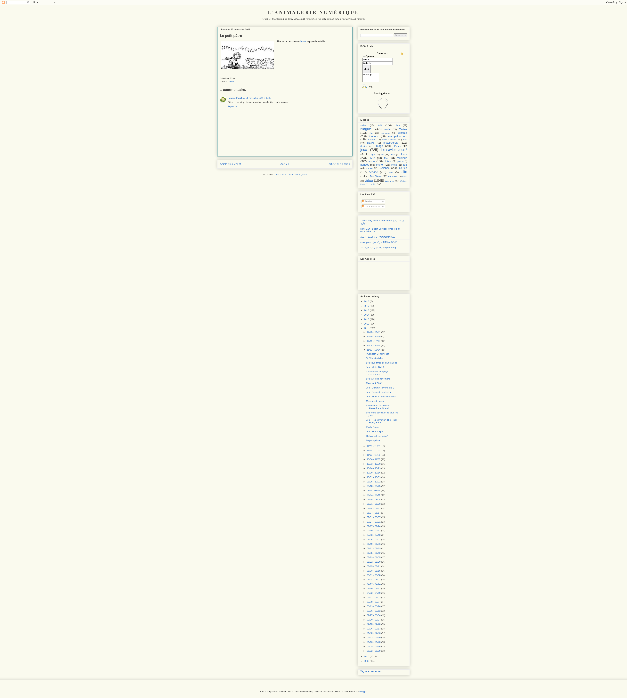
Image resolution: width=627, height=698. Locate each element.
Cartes (403, 129)
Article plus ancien (339, 164)
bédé (231, 81)
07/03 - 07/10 (374, 535)
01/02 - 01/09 (374, 651)
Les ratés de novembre (378, 378)
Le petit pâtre (373, 440)
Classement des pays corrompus (377, 373)
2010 (366, 656)
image (379, 145)
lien (382, 154)
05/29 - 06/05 (374, 557)
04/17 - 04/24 (374, 584)
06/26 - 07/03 (374, 539)
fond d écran (389, 139)
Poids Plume (372, 427)
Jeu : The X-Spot (375, 431)
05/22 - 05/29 (374, 561)
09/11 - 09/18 (373, 490)
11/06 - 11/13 (373, 455)
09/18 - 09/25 (374, 486)
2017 (366, 306)
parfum (400, 161)
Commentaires (372, 206)
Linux (392, 154)
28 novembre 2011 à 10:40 (258, 98)
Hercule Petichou (236, 98)
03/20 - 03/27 (374, 602)
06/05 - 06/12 (374, 553)
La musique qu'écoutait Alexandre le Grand (378, 407)
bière (397, 125)
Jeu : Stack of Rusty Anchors (381, 396)
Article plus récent (230, 164)
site (404, 172)
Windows (389, 181)
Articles (368, 201)
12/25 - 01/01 (374, 332)
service (373, 172)
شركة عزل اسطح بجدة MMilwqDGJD (378, 242)
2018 (366, 301)
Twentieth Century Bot (377, 353)
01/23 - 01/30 (374, 637)
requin (369, 168)
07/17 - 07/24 (374, 526)
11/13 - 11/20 (373, 450)
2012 (366, 323)
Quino (303, 41)
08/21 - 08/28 (374, 504)
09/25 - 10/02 (374, 481)
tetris (404, 177)
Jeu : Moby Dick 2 (375, 367)
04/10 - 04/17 (374, 588)
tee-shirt (392, 176)
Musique (402, 158)
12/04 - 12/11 (373, 345)
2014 (366, 314)
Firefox (371, 139)
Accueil (284, 164)
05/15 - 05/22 (374, 566)
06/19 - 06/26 (374, 544)
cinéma (402, 132)
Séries (403, 168)
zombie (372, 184)
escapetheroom (397, 136)
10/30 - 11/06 (373, 459)
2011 (366, 328)
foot (405, 139)
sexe (390, 172)
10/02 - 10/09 (374, 477)
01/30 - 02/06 (374, 633)
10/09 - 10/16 (374, 472)
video (368, 180)
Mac (386, 158)
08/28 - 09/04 (374, 499)
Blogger (362, 691)
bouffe (387, 129)
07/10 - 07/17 (374, 530)
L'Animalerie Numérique (313, 12)
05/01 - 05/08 (374, 575)
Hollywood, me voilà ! (377, 436)
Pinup (394, 164)
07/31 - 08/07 (374, 517)
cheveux (385, 133)
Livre (372, 158)
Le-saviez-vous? (394, 150)
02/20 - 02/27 (374, 619)
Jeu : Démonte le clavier (378, 392)
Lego (372, 154)
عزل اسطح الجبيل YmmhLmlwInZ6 (377, 236)
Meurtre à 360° (374, 383)
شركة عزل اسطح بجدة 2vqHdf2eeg (378, 247)
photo (379, 164)
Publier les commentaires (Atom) (291, 174)
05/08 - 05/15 (374, 570)
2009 (366, 661)
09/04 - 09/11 (373, 495)
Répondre (232, 106)
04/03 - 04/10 (374, 593)
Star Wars (376, 176)
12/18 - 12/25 (374, 336)
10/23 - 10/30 (374, 464)
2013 (366, 319)
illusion (363, 146)
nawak (371, 161)
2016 (366, 310)
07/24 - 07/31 (374, 521)
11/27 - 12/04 (373, 350)
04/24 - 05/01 (374, 579)
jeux (363, 150)
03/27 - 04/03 (374, 597)
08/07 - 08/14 (374, 513)
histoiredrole (390, 142)
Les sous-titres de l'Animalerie (381, 362)
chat (371, 133)
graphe (370, 142)
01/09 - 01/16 (374, 646)
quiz (405, 164)
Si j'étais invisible (374, 358)
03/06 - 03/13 (374, 611)
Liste (404, 154)
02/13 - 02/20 (374, 624)
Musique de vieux (375, 401)
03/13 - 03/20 (374, 606)
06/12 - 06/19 (374, 548)
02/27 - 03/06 (374, 615)
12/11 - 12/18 (373, 341)
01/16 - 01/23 (374, 642)
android (363, 125)
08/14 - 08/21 (374, 508)
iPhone (397, 146)
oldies (387, 161)
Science (385, 168)
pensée (364, 164)
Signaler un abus (370, 671)
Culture (373, 136)
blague (365, 129)
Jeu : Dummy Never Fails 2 (380, 387)
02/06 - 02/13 (374, 628)
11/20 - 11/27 (373, 446)
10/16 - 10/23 (374, 468)
